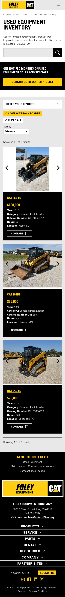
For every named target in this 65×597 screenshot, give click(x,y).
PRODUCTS (30, 526)
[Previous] (6, 167)
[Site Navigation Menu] (58, 5)
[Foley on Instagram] (23, 580)
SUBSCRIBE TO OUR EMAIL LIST (32, 81)
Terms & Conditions (38, 591)
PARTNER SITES (30, 563)
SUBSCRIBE (47, 572)
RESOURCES (30, 551)
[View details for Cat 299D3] (32, 265)
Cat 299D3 (13, 294)
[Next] (58, 167)
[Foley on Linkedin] (35, 580)
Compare (17, 233)
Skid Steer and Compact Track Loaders (32, 466)
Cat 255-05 (14, 391)
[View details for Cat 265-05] (32, 169)
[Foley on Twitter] (42, 580)
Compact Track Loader (24, 113)
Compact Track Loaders (32, 471)
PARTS (30, 539)
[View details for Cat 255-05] (32, 362)
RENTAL (30, 545)
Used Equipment (22, 14)
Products (7, 14)
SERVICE (30, 532)
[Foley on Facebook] (29, 580)
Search (57, 52)
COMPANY (30, 557)
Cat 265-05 (14, 198)
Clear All (15, 120)
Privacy (21, 591)
